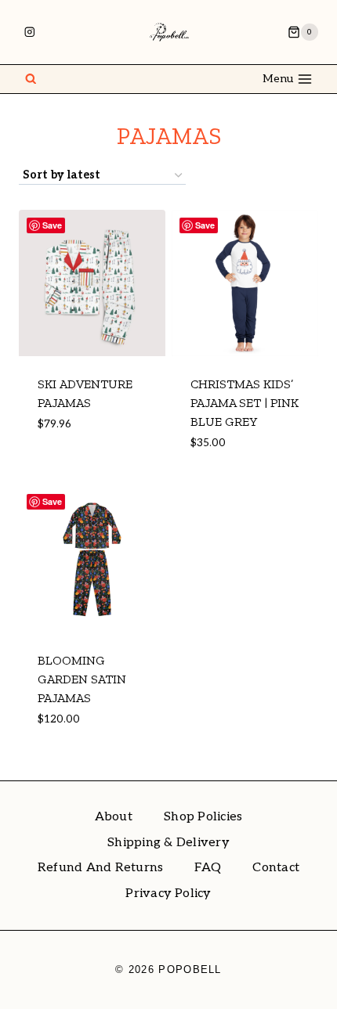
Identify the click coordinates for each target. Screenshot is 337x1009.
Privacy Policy (168, 893)
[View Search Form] (30, 79)
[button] (101, 459)
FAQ (207, 867)
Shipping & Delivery (168, 842)
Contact (275, 867)
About (113, 816)
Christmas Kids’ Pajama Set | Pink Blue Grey (244, 403)
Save (52, 225)
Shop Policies (203, 816)
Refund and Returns (100, 867)
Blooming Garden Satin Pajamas (82, 679)
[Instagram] (29, 31)
